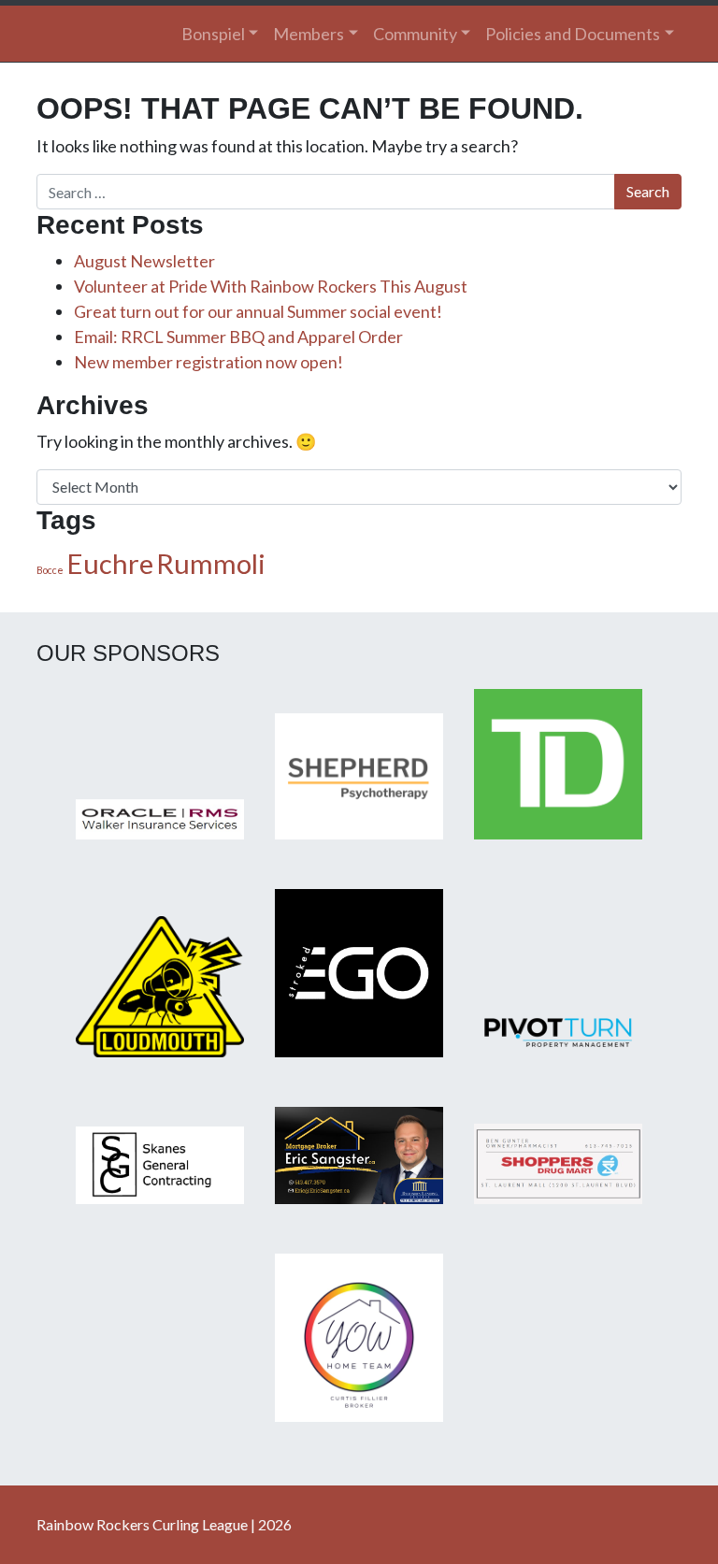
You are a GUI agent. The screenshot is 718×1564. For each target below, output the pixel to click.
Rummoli (211, 563)
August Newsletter (144, 261)
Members (308, 33)
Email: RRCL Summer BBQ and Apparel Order (238, 336)
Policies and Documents (572, 33)
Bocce (50, 570)
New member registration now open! (208, 362)
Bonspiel (213, 33)
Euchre (109, 563)
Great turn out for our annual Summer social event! (258, 311)
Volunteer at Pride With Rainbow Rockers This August (270, 286)
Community (415, 33)
